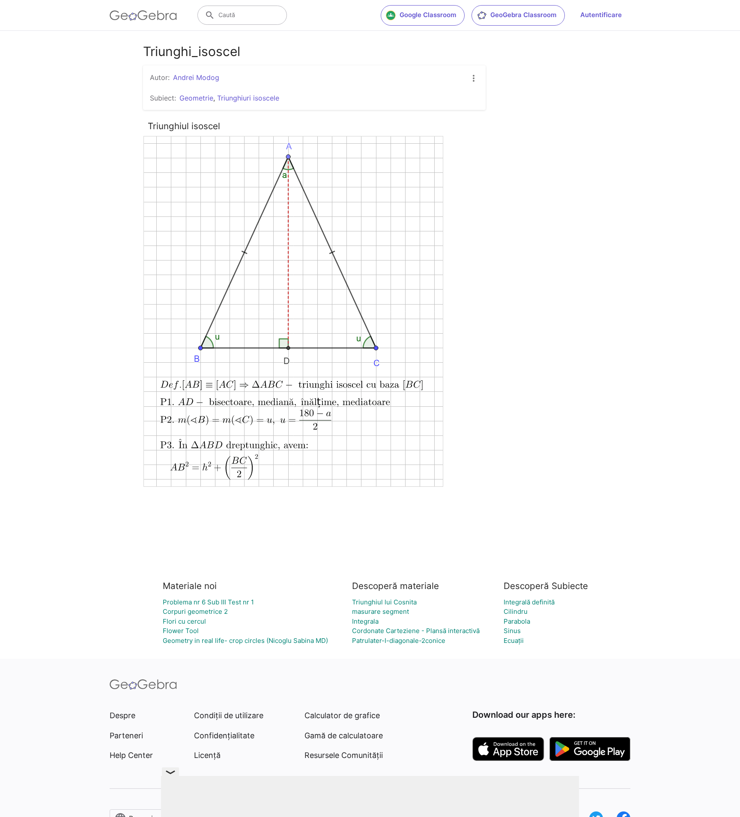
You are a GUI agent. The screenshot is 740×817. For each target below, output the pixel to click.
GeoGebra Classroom (523, 15)
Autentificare (601, 15)
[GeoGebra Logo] (143, 15)
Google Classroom (428, 15)
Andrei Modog (196, 77)
